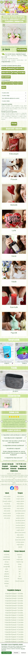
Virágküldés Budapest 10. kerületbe (14, 615)
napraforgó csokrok (20, 520)
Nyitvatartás (13, 466)
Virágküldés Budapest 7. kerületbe (14, 608)
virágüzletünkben (5, 61)
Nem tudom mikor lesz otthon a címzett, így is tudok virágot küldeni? (14, 441)
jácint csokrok (20, 506)
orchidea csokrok (20, 513)
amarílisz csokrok (20, 523)
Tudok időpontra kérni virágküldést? (13, 438)
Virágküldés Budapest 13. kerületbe (14, 622)
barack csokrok (7, 513)
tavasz (4, 68)
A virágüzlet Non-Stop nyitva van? (13, 458)
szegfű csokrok (20, 530)
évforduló (21, 73)
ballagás (6, 583)
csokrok (20, 547)
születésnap (19, 68)
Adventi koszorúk (19, 581)
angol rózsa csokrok (20, 540)
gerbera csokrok (20, 518)
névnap (14, 73)
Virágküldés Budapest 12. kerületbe (14, 620)
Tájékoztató (5, 468)
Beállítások (23, 652)
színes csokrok (7, 516)
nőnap (19, 564)
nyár (20, 569)
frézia (20, 83)
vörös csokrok (7, 496)
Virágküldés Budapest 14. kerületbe (14, 625)
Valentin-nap (19, 562)
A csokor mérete (6, 101)
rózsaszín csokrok (7, 501)
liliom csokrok (20, 508)
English (19, 1)
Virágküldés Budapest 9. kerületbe (14, 613)
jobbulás (6, 574)
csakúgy (6, 581)
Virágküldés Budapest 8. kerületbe (14, 610)
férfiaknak (6, 576)
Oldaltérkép (14, 471)
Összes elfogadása (6, 652)
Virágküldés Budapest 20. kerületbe (14, 639)
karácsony (19, 554)
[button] (26, 353)
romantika (11, 68)
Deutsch (25, 1)
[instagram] (16, 488)
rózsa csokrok (20, 496)
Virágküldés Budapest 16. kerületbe (14, 629)
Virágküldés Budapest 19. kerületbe (14, 637)
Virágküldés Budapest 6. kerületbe (14, 605)
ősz (20, 571)
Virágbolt (5, 466)
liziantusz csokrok (20, 525)
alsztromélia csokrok (20, 511)
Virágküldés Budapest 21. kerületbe (14, 641)
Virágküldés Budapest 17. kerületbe (14, 632)
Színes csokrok (15, 14)
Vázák (14, 368)
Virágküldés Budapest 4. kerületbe (14, 601)
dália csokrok (20, 535)
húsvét (19, 557)
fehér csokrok (7, 499)
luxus (6, 586)
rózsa (15, 83)
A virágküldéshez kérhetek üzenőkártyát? (13, 445)
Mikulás (20, 578)
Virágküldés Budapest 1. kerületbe (14, 593)
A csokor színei (5, 93)
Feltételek (13, 468)
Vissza (14, 124)
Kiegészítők (14, 340)
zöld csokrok (7, 511)
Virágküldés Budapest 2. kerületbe (14, 596)
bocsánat (6, 578)
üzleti (6, 569)
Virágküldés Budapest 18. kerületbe (14, 634)
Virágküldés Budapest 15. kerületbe (14, 627)
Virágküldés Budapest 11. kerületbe (14, 617)
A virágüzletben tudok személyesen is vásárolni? (14, 435)
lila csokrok (7, 503)
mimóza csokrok (20, 542)
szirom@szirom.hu (7, 464)
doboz (4, 87)
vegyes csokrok (20, 501)
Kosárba (22, 50)
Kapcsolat (23, 466)
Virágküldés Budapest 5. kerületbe (14, 603)
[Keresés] (8, 2)
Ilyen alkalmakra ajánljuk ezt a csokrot (10, 98)
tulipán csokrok (20, 499)
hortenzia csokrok (20, 528)
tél (19, 574)
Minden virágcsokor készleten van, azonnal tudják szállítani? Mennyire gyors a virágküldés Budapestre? (14, 453)
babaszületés (6, 73)
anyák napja (20, 559)
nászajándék (6, 77)
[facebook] (12, 488)
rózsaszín (9, 83)
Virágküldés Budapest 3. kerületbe (14, 598)
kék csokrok (7, 518)
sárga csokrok (7, 508)
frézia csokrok (20, 503)
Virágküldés (3, 14)
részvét (6, 571)
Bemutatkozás (22, 468)
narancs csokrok (7, 506)
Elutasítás (16, 652)
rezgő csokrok (20, 544)
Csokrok (8, 14)
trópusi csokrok (20, 516)
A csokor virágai (5, 95)
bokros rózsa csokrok (20, 532)
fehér (4, 83)
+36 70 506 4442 (21, 464)
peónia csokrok (20, 537)
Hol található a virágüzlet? (13, 448)
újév (20, 576)
